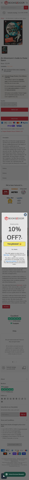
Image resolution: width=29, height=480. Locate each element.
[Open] (4, 476)
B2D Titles (6, 255)
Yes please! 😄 (14, 244)
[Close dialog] (25, 214)
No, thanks (14, 249)
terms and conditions (11, 261)
